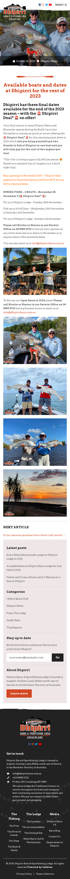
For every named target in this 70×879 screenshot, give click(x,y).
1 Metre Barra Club (17, 598)
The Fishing (14, 816)
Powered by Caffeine (39, 867)
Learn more (19, 693)
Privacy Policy (24, 874)
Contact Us (54, 836)
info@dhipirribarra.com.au (48, 243)
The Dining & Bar (33, 833)
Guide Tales (13, 620)
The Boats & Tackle (14, 848)
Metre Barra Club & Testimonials (33, 841)
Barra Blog (54, 830)
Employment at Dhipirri (54, 844)
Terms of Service (45, 874)
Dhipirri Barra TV (54, 823)
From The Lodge (16, 613)
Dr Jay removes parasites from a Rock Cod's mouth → (34, 535)
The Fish (14, 826)
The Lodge (33, 814)
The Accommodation (33, 827)
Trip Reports (14, 627)
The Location (34, 821)
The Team (14, 841)
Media (54, 814)
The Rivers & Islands (14, 833)
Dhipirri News (15, 605)
